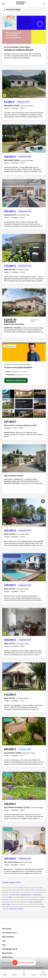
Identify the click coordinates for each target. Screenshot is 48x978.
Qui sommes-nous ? (9, 933)
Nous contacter (8, 937)
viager (10, 897)
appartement (37, 902)
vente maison (15, 895)
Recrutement (7, 953)
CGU (4, 941)
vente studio (36, 895)
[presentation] (4, 84)
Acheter (4, 975)
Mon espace (43, 975)
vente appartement (25, 895)
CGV (4, 945)
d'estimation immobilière (16, 909)
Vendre (14, 975)
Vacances (33, 975)
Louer (24, 975)
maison (31, 902)
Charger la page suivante (11, 882)
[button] (19, 95)
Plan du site (6, 929)
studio (4, 904)
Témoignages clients (10, 949)
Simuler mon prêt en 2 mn (16, 380)
